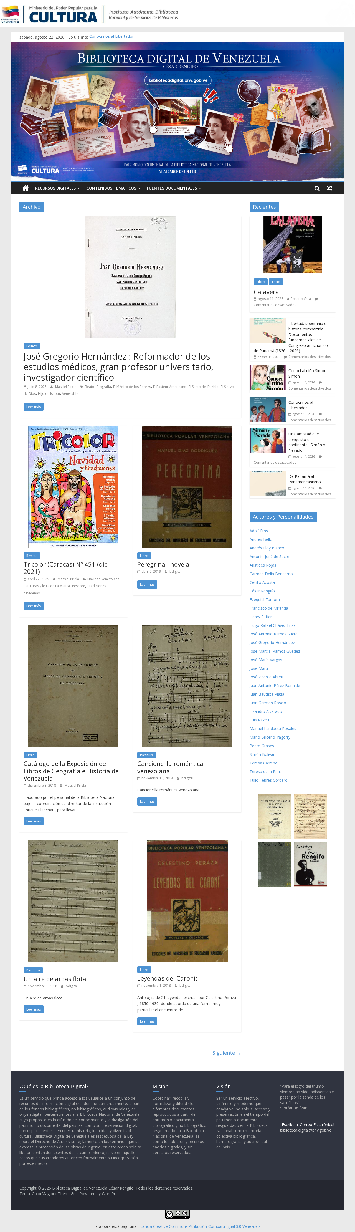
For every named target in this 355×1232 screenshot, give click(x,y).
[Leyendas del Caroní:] (187, 844)
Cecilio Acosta (262, 582)
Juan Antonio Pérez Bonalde (275, 685)
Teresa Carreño (264, 763)
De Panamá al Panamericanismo (304, 479)
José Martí (259, 668)
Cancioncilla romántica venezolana (170, 767)
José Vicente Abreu (266, 677)
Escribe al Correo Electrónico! (308, 1124)
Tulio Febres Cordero (269, 780)
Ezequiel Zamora (265, 599)
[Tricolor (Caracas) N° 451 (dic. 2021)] (73, 429)
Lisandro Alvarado (266, 711)
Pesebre (78, 586)
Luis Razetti (260, 720)
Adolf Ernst (259, 530)
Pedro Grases (262, 745)
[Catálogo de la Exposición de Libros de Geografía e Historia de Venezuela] (73, 629)
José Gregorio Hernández (272, 642)
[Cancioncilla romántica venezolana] (187, 629)
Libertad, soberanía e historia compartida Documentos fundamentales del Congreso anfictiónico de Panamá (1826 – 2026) (291, 337)
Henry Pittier (261, 616)
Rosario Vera (301, 298)
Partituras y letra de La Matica (47, 586)
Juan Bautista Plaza (267, 694)
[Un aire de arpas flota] (73, 844)
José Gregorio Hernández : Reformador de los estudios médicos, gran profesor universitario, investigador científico (118, 366)
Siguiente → (226, 1052)
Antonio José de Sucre (269, 556)
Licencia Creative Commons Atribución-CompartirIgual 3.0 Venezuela (199, 1226)
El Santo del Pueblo (204, 386)
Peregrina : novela (163, 564)
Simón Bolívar (262, 754)
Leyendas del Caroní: (167, 978)
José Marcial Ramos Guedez (275, 651)
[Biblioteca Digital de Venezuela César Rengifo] (177, 46)
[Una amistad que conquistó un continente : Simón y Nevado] (268, 431)
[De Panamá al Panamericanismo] (268, 473)
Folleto (31, 346)
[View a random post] (329, 188)
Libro (144, 555)
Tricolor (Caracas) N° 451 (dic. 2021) (66, 567)
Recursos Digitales (55, 188)
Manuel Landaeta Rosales (273, 728)
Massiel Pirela (66, 386)
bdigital (175, 571)
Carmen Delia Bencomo (271, 573)
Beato (89, 386)
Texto (276, 281)
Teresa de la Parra (266, 771)
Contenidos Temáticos (111, 188)
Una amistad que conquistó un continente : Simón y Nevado (306, 442)
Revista (31, 555)
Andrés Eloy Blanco (267, 548)
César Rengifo (262, 591)
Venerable (70, 393)
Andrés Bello (261, 539)
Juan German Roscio (268, 702)
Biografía (104, 386)
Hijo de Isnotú (49, 393)
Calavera (266, 291)
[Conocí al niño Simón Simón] (268, 368)
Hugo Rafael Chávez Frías (273, 625)
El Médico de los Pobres (132, 386)
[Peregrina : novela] (187, 429)
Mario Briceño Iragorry (270, 737)
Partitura (147, 755)
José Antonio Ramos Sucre (274, 634)
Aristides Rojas (263, 565)
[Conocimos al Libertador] (268, 399)
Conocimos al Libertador (111, 37)
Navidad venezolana (103, 579)
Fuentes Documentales (172, 188)
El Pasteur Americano (169, 386)
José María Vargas (266, 659)
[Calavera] (292, 219)
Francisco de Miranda (269, 608)
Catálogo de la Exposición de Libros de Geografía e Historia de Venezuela (71, 770)
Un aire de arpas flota (55, 979)
